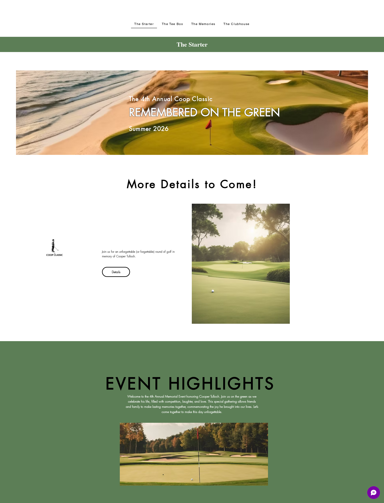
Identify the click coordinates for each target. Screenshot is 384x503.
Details (116, 272)
